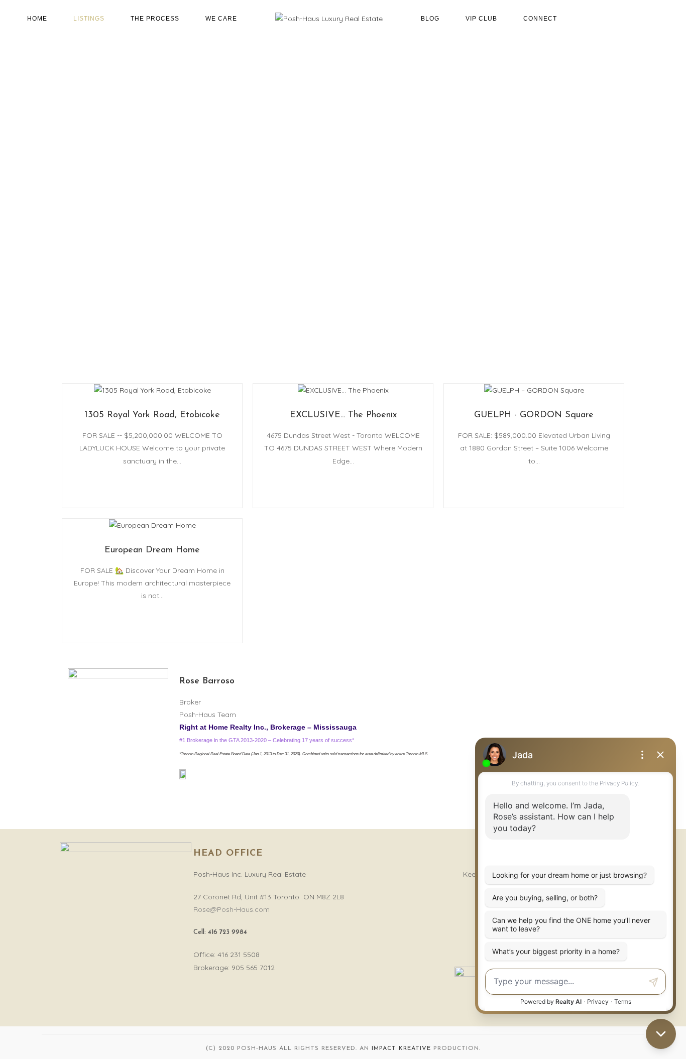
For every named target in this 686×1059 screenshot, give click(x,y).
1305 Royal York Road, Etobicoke (152, 415)
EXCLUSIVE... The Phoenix (343, 415)
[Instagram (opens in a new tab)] (669, 18)
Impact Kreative (401, 1048)
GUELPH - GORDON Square (534, 415)
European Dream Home (152, 550)
